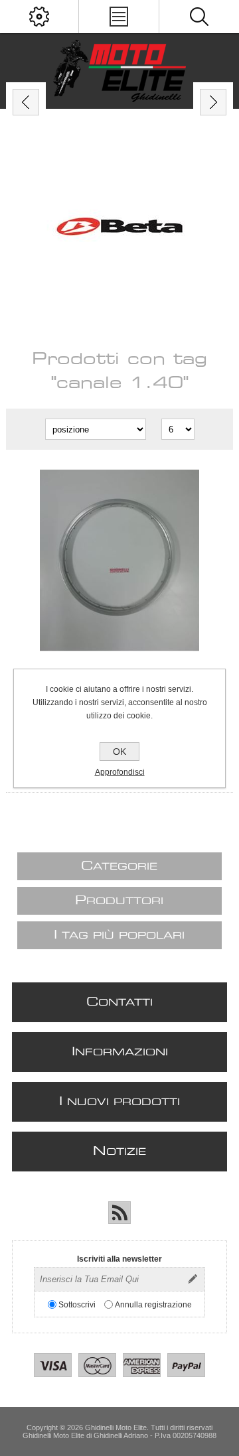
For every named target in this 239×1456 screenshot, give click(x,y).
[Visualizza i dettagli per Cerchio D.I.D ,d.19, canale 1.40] (119, 560)
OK (119, 751)
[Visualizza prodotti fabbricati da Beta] (119, 228)
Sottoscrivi (77, 1304)
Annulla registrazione (153, 1304)
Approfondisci (120, 772)
